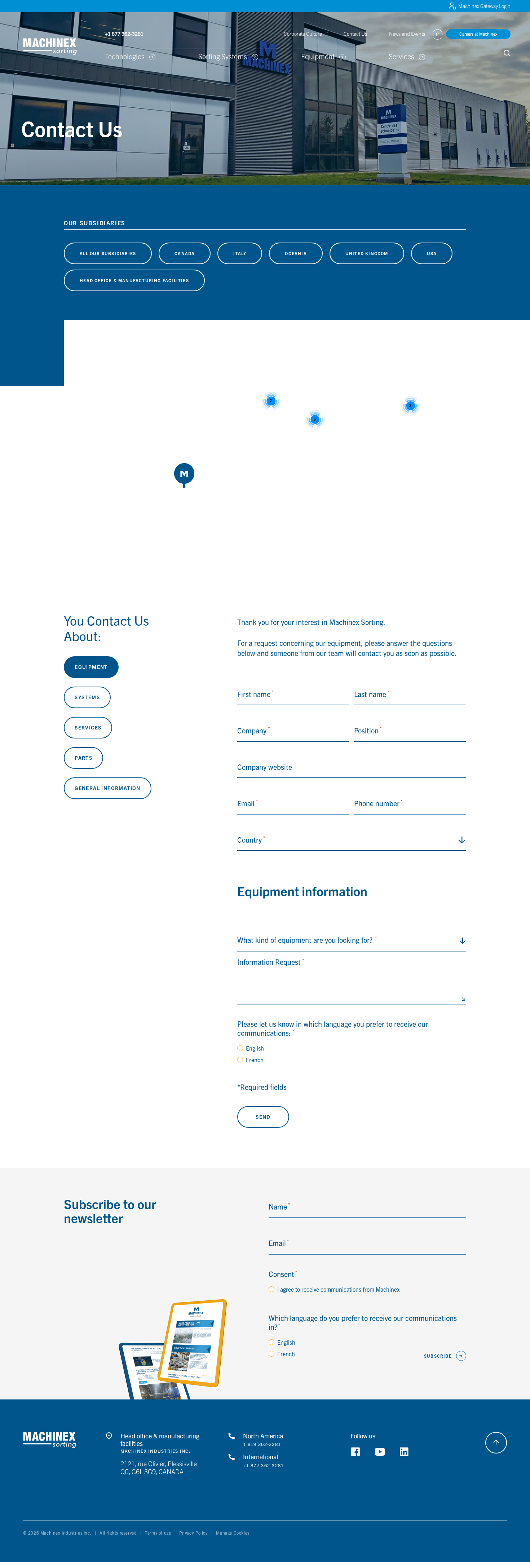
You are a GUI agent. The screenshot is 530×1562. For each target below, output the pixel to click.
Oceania (295, 253)
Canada (185, 253)
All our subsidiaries (108, 253)
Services (88, 727)
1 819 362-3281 (262, 1444)
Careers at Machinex (478, 33)
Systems (87, 697)
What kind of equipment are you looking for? (307, 939)
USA (432, 253)
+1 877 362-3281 (263, 1465)
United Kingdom (366, 253)
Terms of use (158, 1532)
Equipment (91, 667)
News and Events (407, 33)
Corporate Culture (303, 33)
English (255, 1048)
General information (108, 788)
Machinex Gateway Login (484, 6)
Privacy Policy (193, 1532)
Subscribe (438, 1355)
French (255, 1059)
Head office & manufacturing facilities (134, 280)
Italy (239, 253)
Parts (83, 757)
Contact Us (355, 33)
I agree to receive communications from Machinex (338, 1289)
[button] (60, 46)
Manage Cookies (232, 1532)
